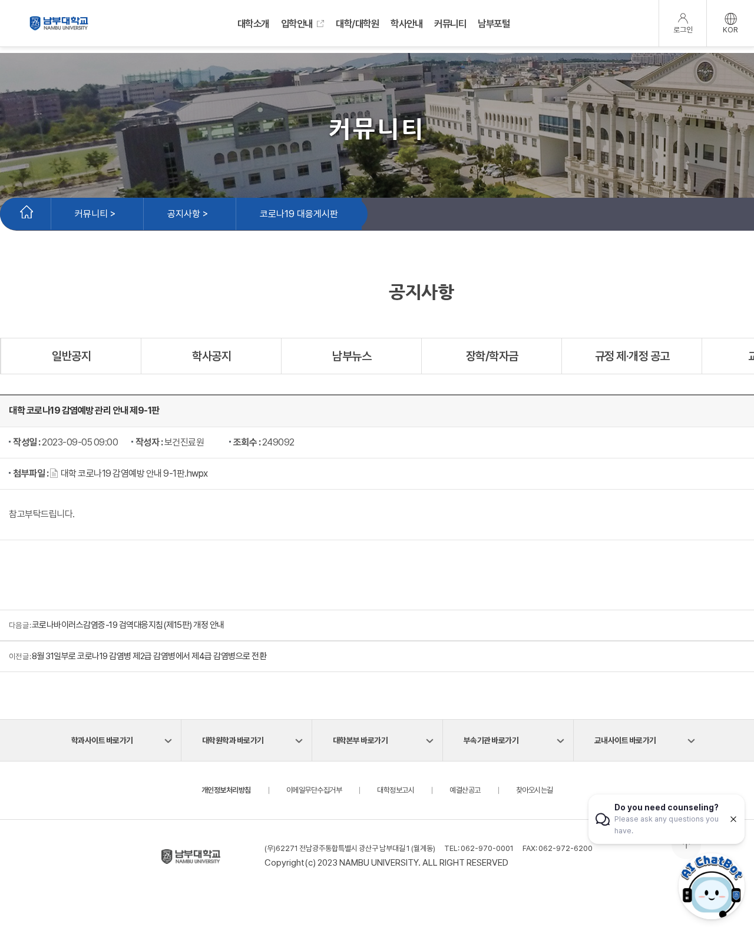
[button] (132, 473)
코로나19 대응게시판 (299, 214)
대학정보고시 (395, 790)
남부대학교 (58, 23)
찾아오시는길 (534, 790)
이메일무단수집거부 (314, 790)
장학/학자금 (492, 356)
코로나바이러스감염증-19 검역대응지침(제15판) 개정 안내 (128, 625)
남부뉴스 (351, 356)
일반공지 (71, 356)
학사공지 (211, 356)
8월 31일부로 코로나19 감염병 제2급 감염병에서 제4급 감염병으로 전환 (149, 656)
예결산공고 (465, 790)
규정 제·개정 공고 (632, 356)
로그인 (683, 29)
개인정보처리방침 (226, 790)
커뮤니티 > (95, 214)
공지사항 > (187, 214)
